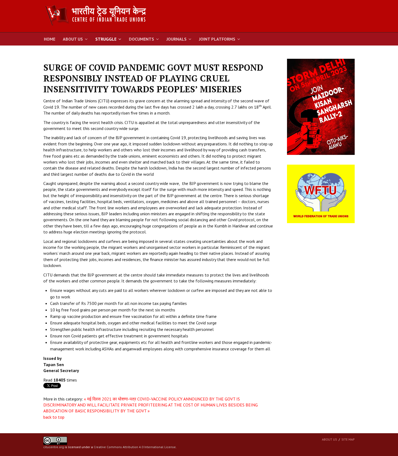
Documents (141, 39)
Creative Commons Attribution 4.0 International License (135, 447)
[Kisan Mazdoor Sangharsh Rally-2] (321, 106)
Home (49, 39)
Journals (177, 39)
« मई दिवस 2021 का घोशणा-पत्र (110, 399)
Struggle (105, 39)
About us (329, 439)
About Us (73, 39)
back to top (53, 417)
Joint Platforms (217, 39)
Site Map (348, 439)
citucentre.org (53, 447)
